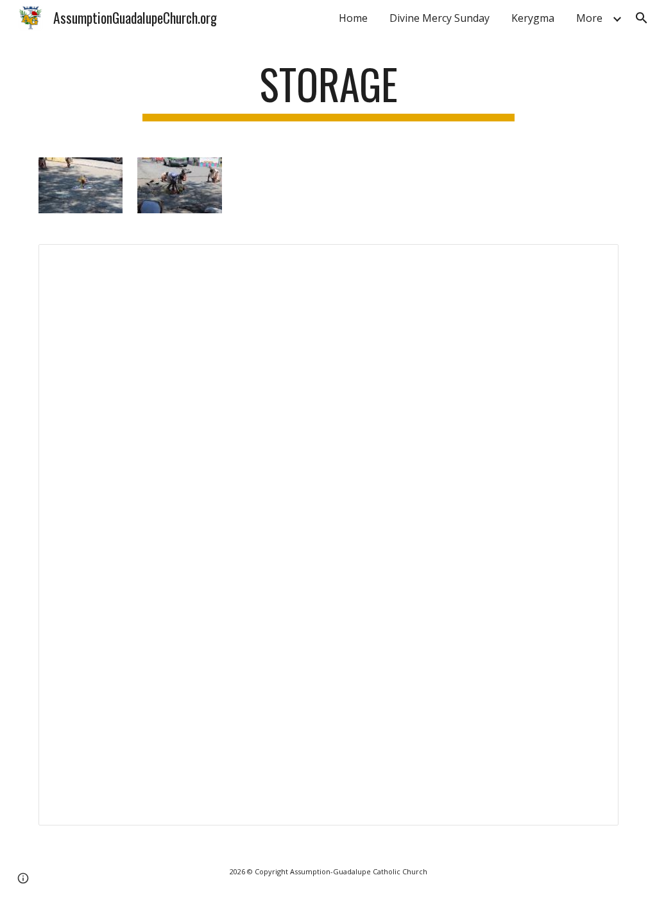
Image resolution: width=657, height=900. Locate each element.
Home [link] (353, 18)
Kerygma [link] (532, 18)
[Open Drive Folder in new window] (594, 261)
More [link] (589, 18)
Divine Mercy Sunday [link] (439, 18)
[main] (328, 90)
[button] (641, 18)
